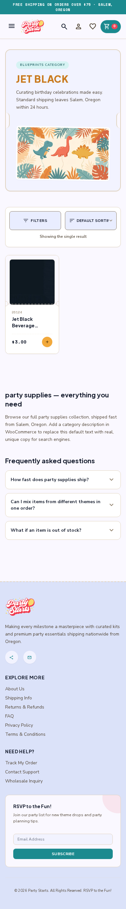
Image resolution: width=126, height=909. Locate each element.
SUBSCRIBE (63, 853)
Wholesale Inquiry (24, 781)
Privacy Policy (19, 725)
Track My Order (21, 763)
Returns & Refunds (24, 707)
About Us (15, 689)
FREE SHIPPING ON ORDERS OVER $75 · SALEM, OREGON (63, 7)
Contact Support (22, 772)
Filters (35, 220)
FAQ (9, 716)
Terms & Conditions (25, 734)
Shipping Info (18, 698)
